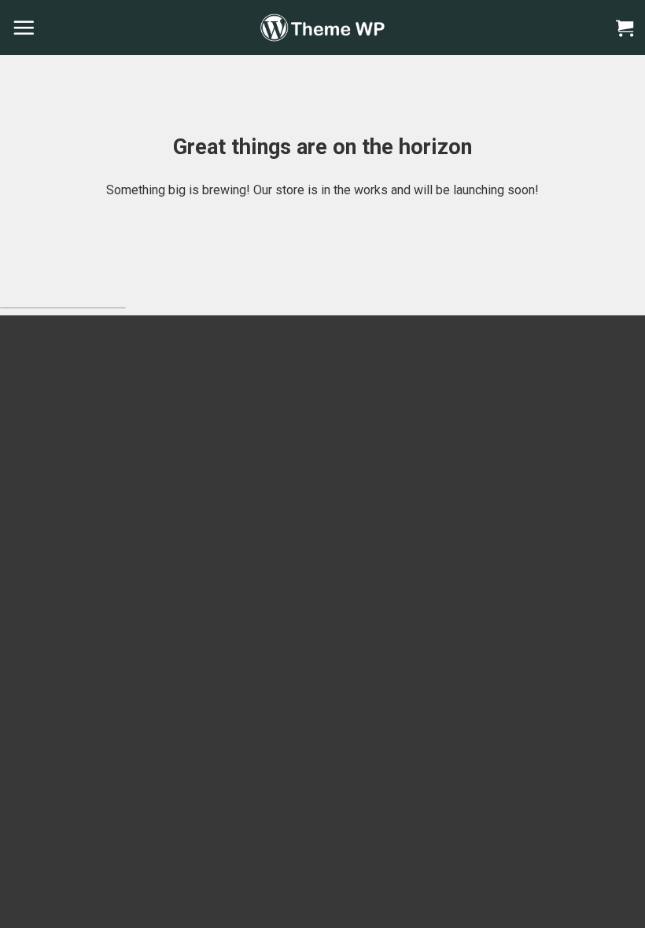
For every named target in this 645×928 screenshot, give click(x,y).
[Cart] (624, 27)
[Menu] (23, 28)
